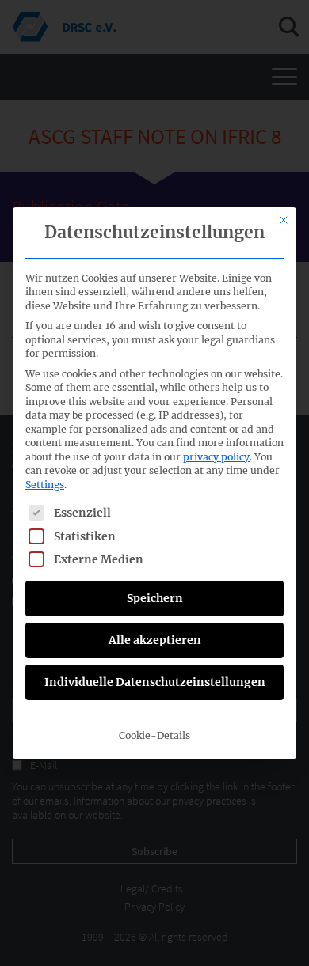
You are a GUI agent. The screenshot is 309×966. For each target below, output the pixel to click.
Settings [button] (44, 485)
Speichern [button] (155, 598)
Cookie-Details (154, 735)
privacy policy (216, 457)
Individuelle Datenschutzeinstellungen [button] (154, 682)
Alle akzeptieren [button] (155, 640)
